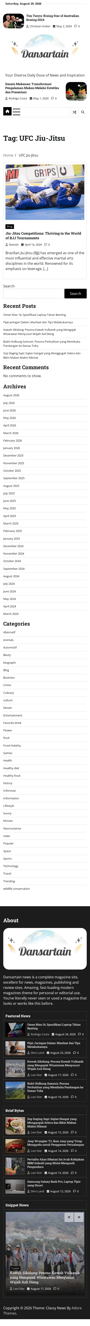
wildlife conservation (16, 889)
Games (7, 753)
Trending (9, 881)
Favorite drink (12, 723)
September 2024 (13, 569)
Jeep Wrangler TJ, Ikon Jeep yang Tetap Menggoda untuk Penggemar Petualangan (55, 1143)
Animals (8, 640)
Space (7, 851)
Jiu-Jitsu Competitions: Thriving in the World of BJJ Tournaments (43, 235)
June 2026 (9, 410)
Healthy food (11, 776)
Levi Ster (36, 1075)
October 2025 (12, 471)
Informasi (9, 791)
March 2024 (10, 614)
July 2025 (9, 493)
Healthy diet (11, 768)
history (7, 783)
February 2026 (12, 440)
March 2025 (10, 523)
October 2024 (12, 561)
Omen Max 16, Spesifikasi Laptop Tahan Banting (34, 315)
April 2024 (9, 606)
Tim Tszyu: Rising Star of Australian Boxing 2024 (52, 18)
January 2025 (11, 539)
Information (11, 798)
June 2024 (9, 591)
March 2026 (10, 433)
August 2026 (11, 395)
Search (9, 286)
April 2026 (9, 425)
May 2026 (9, 418)
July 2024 (9, 584)
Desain (7, 708)
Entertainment (12, 715)
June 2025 (9, 501)
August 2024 (11, 576)
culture (7, 700)
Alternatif (9, 632)
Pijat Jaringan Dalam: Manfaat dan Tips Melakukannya (38, 322)
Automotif (10, 647)
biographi (9, 663)
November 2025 (13, 463)
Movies (8, 821)
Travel (7, 873)
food (6, 738)
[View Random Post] (74, 112)
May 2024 (9, 599)
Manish (14, 245)
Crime (7, 685)
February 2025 (12, 531)
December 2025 (13, 455)
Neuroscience (12, 828)
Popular (8, 843)
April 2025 (9, 516)
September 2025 (13, 478)
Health (7, 760)
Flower (7, 730)
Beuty (7, 655)
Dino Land (37, 1053)
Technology (10, 866)
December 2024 (13, 546)
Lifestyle (8, 806)
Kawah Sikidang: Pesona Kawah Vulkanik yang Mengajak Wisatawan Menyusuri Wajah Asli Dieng (39, 332)
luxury (7, 813)
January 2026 (11, 448)
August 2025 (11, 486)
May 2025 (9, 508)
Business (9, 677)
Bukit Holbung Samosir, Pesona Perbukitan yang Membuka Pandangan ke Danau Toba (55, 1087)
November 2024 (13, 553)
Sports (7, 858)
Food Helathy (12, 745)
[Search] (82, 112)
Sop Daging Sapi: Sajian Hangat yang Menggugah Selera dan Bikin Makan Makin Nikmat (52, 1122)
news (6, 836)
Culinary (8, 693)
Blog (9, 226)
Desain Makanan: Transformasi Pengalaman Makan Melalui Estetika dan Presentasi (32, 88)
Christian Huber (40, 26)
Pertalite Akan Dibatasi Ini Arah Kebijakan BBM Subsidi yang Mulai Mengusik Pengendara (55, 1163)
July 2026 (9, 403)
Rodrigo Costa (18, 98)
